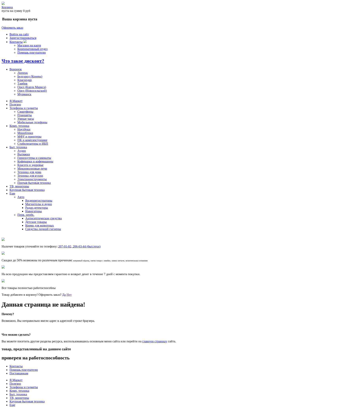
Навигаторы (33, 211)
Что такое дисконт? (23, 60)
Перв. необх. (25, 214)
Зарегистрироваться (22, 38)
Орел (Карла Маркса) (31, 87)
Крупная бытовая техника (27, 190)
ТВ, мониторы (19, 186)
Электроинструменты (32, 179)
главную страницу (154, 341)
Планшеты (24, 115)
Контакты (16, 41)
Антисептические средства (43, 218)
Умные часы (25, 118)
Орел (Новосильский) (32, 90)
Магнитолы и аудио (38, 204)
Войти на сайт (19, 34)
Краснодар (24, 80)
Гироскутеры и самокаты (34, 158)
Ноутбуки (23, 129)
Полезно (15, 104)
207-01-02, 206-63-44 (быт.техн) (79, 246)
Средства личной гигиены (43, 229)
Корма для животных (39, 225)
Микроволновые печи (32, 168)
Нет (69, 294)
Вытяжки (23, 154)
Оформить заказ (12, 27)
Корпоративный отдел (32, 49)
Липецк (22, 73)
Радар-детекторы (36, 207)
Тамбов (22, 83)
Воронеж (15, 69)
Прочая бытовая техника (34, 182)
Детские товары (36, 222)
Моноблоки (25, 133)
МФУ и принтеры (29, 136)
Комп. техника (19, 126)
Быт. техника (18, 147)
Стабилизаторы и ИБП (32, 143)
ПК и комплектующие (32, 140)
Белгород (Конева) (29, 76)
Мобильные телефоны (32, 122)
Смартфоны (25, 111)
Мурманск (24, 94)
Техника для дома (29, 172)
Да (64, 294)
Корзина (7, 7)
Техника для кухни (30, 175)
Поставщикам (18, 373)
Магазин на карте (29, 45)
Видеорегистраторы (38, 200)
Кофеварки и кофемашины (35, 161)
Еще (12, 193)
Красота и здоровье (30, 165)
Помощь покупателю (31, 52)
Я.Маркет (15, 101)
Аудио (21, 150)
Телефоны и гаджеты (23, 108)
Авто (20, 197)
